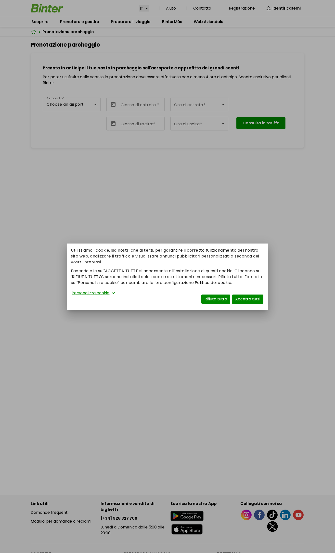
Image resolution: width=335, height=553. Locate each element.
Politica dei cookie (213, 282)
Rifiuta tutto (216, 299)
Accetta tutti (247, 299)
